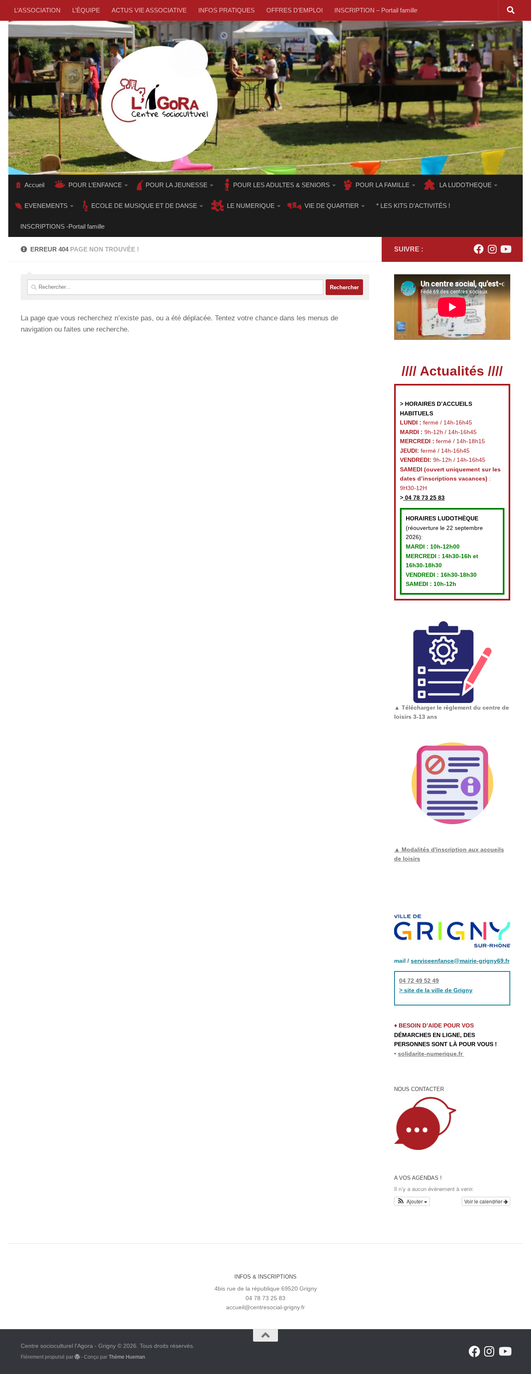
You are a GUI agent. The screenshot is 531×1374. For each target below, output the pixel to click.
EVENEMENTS (46, 205)
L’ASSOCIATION (37, 10)
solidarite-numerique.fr (430, 1053)
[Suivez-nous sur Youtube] (505, 249)
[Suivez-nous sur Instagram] (492, 249)
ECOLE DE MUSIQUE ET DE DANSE (144, 205)
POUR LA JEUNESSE (176, 184)
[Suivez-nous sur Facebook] (479, 249)
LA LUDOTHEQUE (465, 184)
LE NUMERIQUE (251, 205)
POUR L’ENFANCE (95, 184)
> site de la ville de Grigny (436, 990)
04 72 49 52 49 (419, 980)
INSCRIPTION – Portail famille (375, 10)
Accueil (34, 184)
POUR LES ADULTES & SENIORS (281, 184)
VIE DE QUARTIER (331, 205)
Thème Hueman (127, 1357)
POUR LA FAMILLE (382, 184)
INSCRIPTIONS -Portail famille (62, 226)
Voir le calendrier (484, 1201)
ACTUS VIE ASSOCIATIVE (149, 10)
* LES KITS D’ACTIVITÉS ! (413, 205)
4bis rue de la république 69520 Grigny (265, 1288)
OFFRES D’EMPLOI (294, 10)
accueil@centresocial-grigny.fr (265, 1307)
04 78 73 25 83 (424, 497)
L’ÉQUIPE (86, 10)
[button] (412, 1201)
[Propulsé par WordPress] (77, 1356)
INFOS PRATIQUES (226, 10)
